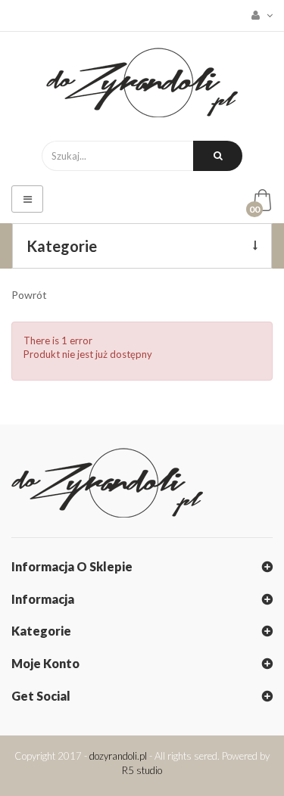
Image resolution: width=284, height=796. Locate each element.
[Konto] (257, 15)
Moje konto (45, 663)
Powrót (29, 294)
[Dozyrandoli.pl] (142, 82)
